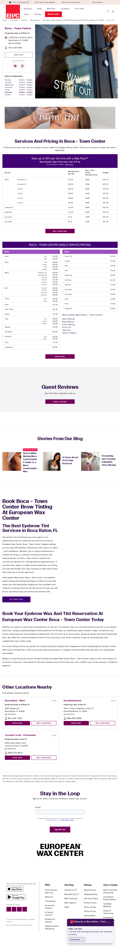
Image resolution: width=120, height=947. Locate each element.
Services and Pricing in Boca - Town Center (60, 142)
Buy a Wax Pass (18, 60)
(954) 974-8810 (15, 752)
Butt (6, 288)
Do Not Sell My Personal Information (19, 925)
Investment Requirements (109, 898)
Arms (7, 256)
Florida (24, 20)
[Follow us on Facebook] (15, 66)
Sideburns (68, 308)
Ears (66, 271)
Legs (6, 319)
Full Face (68, 280)
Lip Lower (8, 217)
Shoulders (8, 332)
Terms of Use (90, 911)
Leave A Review (60, 402)
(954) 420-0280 (74, 718)
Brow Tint (68, 256)
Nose (67, 304)
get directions (15, 43)
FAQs (66, 907)
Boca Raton (35, 20)
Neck (67, 299)
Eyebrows (8, 212)
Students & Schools (50, 920)
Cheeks (67, 261)
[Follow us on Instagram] (22, 66)
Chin (66, 266)
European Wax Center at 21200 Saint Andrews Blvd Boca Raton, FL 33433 (73, 20)
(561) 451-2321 (15, 718)
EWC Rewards (70, 898)
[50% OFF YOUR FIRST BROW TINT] (60, 128)
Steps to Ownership (108, 911)
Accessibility (89, 915)
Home (5, 20)
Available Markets (107, 905)
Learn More (69, 164)
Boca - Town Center (18, 28)
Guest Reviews (60, 387)
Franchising (50, 901)
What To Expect (69, 333)
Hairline (68, 285)
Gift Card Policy (91, 898)
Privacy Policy (90, 902)
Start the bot (75, 939)
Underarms (9, 207)
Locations (14, 20)
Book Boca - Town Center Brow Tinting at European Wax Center (27, 510)
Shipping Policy (91, 894)
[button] (107, 11)
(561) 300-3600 (15, 47)
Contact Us (69, 890)
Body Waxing (68, 321)
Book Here (18, 55)
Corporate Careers (49, 906)
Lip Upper (8, 222)
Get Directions (16, 599)
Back (6, 262)
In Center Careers (49, 913)
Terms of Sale (90, 907)
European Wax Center (20, 919)
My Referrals (70, 894)
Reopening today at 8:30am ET (17, 33)
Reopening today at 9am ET (16, 739)
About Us (49, 897)
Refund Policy (90, 890)
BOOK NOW (53, 14)
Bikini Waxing (68, 319)
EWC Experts (70, 902)
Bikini (7, 180)
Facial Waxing (68, 324)
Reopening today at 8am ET (75, 705)
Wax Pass (66, 330)
